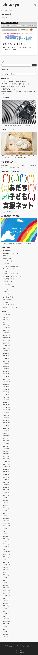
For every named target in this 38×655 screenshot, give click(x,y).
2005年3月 (6, 613)
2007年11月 (6, 551)
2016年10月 (6, 350)
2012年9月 (6, 425)
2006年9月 (6, 567)
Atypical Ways (7, 250)
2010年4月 (6, 479)
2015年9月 (6, 361)
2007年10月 (6, 554)
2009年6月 (6, 505)
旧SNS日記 (6, 292)
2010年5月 (6, 477)
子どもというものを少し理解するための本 (13, 81)
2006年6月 (6, 575)
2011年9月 (6, 441)
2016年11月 (6, 348)
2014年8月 (6, 387)
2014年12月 (6, 376)
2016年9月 (6, 353)
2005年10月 (6, 595)
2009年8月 (6, 500)
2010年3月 (6, 482)
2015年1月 (6, 374)
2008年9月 (6, 528)
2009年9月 (6, 497)
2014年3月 (6, 397)
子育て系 (5, 289)
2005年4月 (6, 611)
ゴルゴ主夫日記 (7, 261)
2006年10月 (6, 564)
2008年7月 (6, 533)
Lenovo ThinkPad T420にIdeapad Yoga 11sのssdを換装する (18, 92)
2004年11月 (6, 624)
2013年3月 (6, 417)
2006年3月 (6, 582)
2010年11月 (6, 464)
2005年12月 (6, 590)
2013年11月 (6, 407)
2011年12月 (6, 436)
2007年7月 (6, 562)
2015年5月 (6, 366)
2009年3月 (6, 513)
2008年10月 (6, 526)
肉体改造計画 (7, 299)
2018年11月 (6, 330)
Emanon (22, 652)
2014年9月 (6, 384)
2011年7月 (6, 446)
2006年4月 (6, 580)
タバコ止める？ (7, 263)
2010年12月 (6, 461)
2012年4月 (6, 428)
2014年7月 (6, 389)
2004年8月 (6, 631)
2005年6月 (6, 606)
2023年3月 (6, 317)
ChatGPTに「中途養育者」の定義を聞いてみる (15, 84)
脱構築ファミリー (8, 302)
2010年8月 (6, 472)
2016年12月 (6, 345)
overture (5, 255)
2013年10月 (6, 410)
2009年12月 (6, 490)
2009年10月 (6, 495)
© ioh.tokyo (19, 650)
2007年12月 (6, 549)
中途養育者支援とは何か (8, 89)
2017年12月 (6, 335)
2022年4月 (6, 322)
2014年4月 (6, 394)
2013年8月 (6, 412)
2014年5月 (6, 392)
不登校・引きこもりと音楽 (10, 274)
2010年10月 (6, 466)
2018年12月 (6, 327)
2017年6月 (6, 343)
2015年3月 (6, 369)
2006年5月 (6, 577)
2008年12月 (6, 521)
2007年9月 (6, 557)
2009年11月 (6, 492)
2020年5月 (6, 325)
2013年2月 (6, 420)
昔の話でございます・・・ (10, 297)
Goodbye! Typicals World (10, 253)
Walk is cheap (7, 258)
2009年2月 (6, 515)
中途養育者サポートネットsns (11, 279)
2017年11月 (6, 338)
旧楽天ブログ (7, 294)
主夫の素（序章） (8, 281)
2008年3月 (6, 541)
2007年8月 (6, 559)
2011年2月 (6, 456)
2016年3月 (6, 356)
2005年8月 (6, 600)
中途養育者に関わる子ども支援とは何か (13, 86)
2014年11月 (6, 379)
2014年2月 (6, 399)
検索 (2, 62)
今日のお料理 (7, 284)
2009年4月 (6, 510)
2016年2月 (6, 358)
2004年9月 (6, 629)
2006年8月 (6, 570)
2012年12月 (6, 423)
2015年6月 (6, 363)
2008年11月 (6, 523)
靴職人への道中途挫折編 (10, 307)
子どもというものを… (9, 286)
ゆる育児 (5, 271)
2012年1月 (6, 433)
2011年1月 (6, 459)
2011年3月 (6, 454)
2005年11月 (6, 593)
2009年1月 (6, 518)
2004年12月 (6, 621)
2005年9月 (6, 598)
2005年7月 (6, 603)
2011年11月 (6, 438)
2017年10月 (6, 340)
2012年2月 (6, 430)
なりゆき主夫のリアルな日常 (11, 266)
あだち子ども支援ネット (8, 212)
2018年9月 (6, 332)
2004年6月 (6, 637)
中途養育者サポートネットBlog (12, 276)
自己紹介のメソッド (8, 304)
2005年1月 (6, 618)
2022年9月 (6, 320)
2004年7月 (6, 634)
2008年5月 (6, 536)
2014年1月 (6, 402)
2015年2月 (6, 371)
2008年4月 (6, 539)
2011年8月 (6, 443)
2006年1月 (6, 588)
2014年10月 (6, 381)
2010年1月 (6, 487)
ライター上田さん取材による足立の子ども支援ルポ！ (16, 243)
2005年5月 (6, 608)
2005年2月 (6, 616)
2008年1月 (6, 546)
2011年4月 (6, 451)
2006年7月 (6, 572)
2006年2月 (6, 585)
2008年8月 (6, 531)
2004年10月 (6, 626)
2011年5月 (6, 448)
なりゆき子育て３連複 (9, 268)
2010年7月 (6, 474)
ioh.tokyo (10, 4)
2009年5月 (6, 508)
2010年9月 (6, 469)
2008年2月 (6, 544)
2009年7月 (6, 503)
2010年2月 (6, 484)
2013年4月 (6, 415)
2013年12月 (6, 405)
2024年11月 (6, 314)
